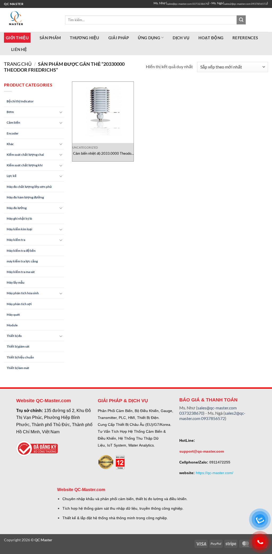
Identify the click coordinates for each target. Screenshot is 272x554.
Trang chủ (18, 64)
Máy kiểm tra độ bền (21, 251)
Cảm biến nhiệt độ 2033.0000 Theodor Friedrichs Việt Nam (103, 153)
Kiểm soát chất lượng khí (24, 165)
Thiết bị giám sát (18, 346)
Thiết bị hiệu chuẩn (20, 357)
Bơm (10, 112)
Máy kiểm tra (16, 240)
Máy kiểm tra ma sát (21, 272)
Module (12, 325)
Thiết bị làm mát (18, 368)
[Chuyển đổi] (61, 112)
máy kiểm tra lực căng (22, 261)
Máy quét (13, 315)
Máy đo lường (17, 208)
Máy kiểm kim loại (19, 229)
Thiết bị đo (14, 336)
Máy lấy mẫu (15, 282)
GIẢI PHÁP (118, 37)
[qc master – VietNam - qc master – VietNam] (30, 20)
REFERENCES (245, 37)
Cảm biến (13, 122)
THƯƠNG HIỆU (84, 37)
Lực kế (11, 176)
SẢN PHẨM (50, 37)
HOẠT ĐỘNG (210, 37)
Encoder (13, 133)
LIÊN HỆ (19, 49)
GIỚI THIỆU (17, 37)
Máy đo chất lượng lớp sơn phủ (29, 187)
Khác (10, 144)
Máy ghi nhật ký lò (19, 218)
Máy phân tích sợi (19, 304)
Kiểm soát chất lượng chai (25, 155)
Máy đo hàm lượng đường (25, 197)
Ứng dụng (149, 37)
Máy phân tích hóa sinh (23, 293)
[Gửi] (241, 19)
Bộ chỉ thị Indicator (20, 101)
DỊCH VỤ (181, 37)
